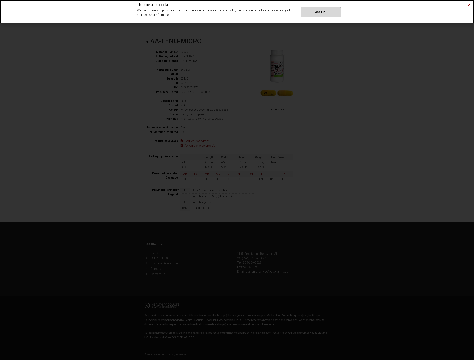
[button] (468, 5)
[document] (237, 180)
